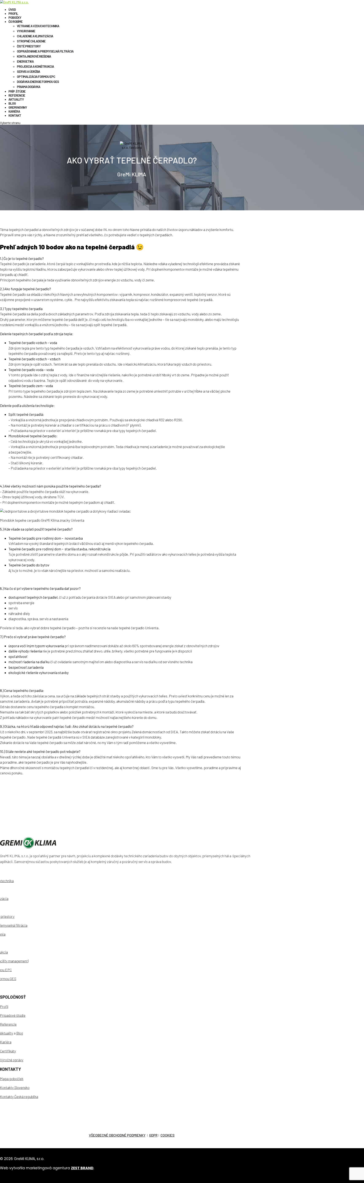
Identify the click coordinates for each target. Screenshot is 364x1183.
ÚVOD (12, 9)
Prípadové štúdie (12, 1015)
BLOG (12, 103)
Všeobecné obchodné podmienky (117, 1135)
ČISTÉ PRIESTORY (29, 46)
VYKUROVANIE (26, 31)
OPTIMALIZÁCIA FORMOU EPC (36, 76)
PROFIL (13, 13)
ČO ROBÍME (15, 21)
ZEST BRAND (82, 1168)
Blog (19, 1033)
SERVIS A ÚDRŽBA (28, 71)
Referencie (8, 1024)
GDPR (153, 1135)
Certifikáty (8, 1051)
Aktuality (6, 1033)
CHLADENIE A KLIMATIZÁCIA (35, 36)
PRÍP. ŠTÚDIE (16, 91)
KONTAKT (14, 115)
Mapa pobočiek (11, 1078)
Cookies (168, 1135)
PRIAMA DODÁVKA (28, 87)
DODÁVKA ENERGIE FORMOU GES (38, 82)
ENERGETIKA (25, 61)
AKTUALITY (16, 99)
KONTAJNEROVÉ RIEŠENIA (34, 56)
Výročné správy (11, 1060)
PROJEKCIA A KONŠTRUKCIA (35, 66)
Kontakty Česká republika (19, 1096)
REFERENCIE (16, 95)
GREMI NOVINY (17, 107)
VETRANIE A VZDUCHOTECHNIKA (38, 26)
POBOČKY (14, 17)
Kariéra (5, 1042)
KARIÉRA (14, 111)
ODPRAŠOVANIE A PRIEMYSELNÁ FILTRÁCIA (45, 51)
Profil (4, 1006)
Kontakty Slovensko (14, 1087)
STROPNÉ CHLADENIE (31, 41)
